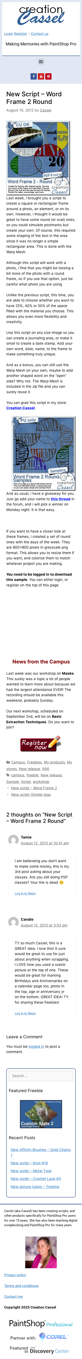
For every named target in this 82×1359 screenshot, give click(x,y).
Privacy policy (15, 1275)
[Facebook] (33, 76)
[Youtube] (41, 76)
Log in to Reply (25, 893)
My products (54, 762)
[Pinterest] (48, 76)
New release (29, 769)
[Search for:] (41, 1076)
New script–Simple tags (31, 794)
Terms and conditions (21, 1286)
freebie (32, 775)
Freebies (34, 762)
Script (26, 782)
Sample (12, 782)
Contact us (39, 33)
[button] (41, 61)
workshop (41, 782)
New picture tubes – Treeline (35, 1187)
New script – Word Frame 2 (34, 788)
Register (20, 33)
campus (17, 775)
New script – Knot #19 (29, 1163)
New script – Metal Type (31, 1171)
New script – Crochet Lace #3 (36, 1179)
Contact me (13, 1296)
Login (8, 33)
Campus (18, 762)
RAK (45, 769)
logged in (36, 1046)
